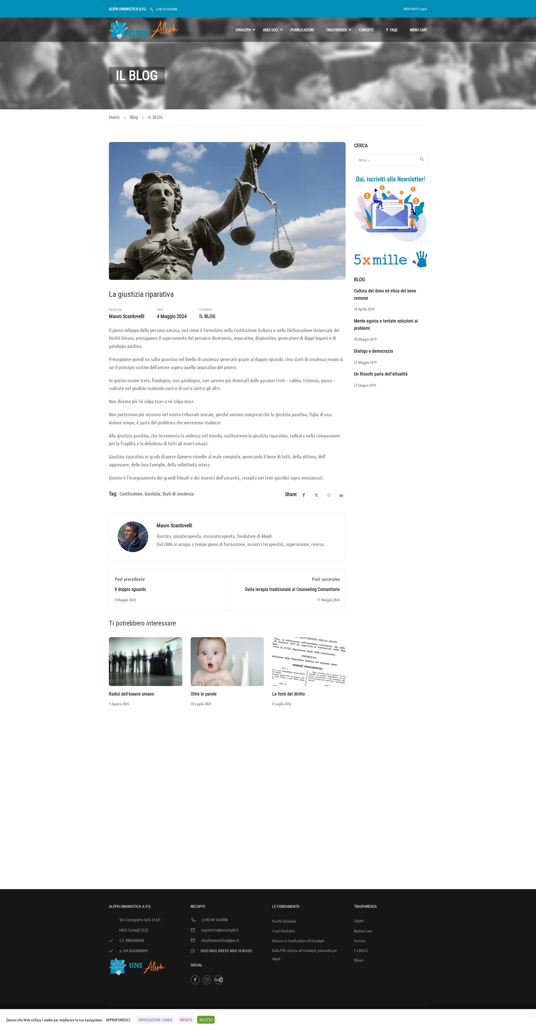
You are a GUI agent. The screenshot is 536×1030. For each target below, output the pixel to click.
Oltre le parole (204, 694)
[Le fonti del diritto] (309, 661)
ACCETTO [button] (205, 1019)
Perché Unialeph (284, 920)
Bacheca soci (363, 930)
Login (423, 8)
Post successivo (326, 579)
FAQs (394, 29)
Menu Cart (418, 29)
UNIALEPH (243, 29)
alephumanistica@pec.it (220, 940)
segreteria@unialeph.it (219, 929)
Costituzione (130, 493)
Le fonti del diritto (288, 694)
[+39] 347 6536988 (166, 9)
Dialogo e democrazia (373, 351)
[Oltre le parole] (227, 661)
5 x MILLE (361, 950)
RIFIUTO (186, 1019)
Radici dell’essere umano (131, 694)
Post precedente (130, 579)
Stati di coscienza (178, 493)
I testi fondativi (283, 930)
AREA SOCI (270, 29)
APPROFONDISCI (118, 1019)
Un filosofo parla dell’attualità (381, 374)
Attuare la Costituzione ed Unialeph (298, 940)
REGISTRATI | (411, 8)
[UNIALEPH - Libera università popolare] (144, 29)
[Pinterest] (329, 494)
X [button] (531, 1014)
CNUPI (358, 920)
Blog (134, 117)
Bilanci (358, 959)
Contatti (366, 29)
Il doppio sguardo (130, 589)
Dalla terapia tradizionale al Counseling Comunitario (292, 589)
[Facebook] (304, 494)
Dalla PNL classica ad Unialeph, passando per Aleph (304, 954)
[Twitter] (316, 494)
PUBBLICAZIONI (302, 29)
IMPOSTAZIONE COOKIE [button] (155, 1019)
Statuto (359, 940)
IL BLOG (155, 117)
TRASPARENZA (336, 29)
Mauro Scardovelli (126, 316)
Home (114, 117)
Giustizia (152, 493)
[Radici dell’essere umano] (145, 661)
